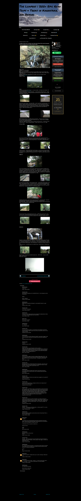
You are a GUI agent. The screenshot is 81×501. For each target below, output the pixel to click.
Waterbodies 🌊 (54, 32)
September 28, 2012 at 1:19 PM (26, 344)
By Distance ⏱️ (56, 29)
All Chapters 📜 (36, 29)
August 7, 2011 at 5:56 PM (25, 289)
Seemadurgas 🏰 (44, 32)
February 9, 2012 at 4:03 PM (26, 299)
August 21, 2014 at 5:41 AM (26, 441)
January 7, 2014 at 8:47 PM (26, 409)
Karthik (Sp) (24, 302)
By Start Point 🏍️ (46, 29)
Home (35, 494)
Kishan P (23, 318)
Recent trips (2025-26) (26, 29)
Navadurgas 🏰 (34, 32)
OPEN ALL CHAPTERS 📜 (58, 64)
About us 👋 (34, 35)
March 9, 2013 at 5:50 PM (25, 366)
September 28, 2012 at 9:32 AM (26, 332)
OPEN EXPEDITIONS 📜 (58, 78)
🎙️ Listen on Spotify (57, 53)
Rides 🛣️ (25, 32)
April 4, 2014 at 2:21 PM (25, 429)
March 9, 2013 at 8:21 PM (25, 373)
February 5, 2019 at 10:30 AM (26, 462)
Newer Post (21, 494)
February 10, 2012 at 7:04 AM (26, 305)
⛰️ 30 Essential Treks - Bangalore (46, 38)
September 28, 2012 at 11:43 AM (26, 339)
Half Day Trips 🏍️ (43, 35)
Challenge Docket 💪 (54, 35)
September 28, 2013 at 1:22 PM (26, 403)
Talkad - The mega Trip (27, 75)
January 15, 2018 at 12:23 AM (26, 456)
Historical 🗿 (25, 35)
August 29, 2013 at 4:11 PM (26, 379)
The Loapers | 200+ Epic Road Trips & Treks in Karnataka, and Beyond (40, 10)
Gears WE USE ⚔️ (32, 38)
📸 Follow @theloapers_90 (34, 281)
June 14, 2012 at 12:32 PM (26, 310)
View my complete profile (55, 48)
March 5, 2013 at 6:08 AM (25, 352)
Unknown (23, 417)
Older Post (48, 494)
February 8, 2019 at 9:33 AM (26, 469)
